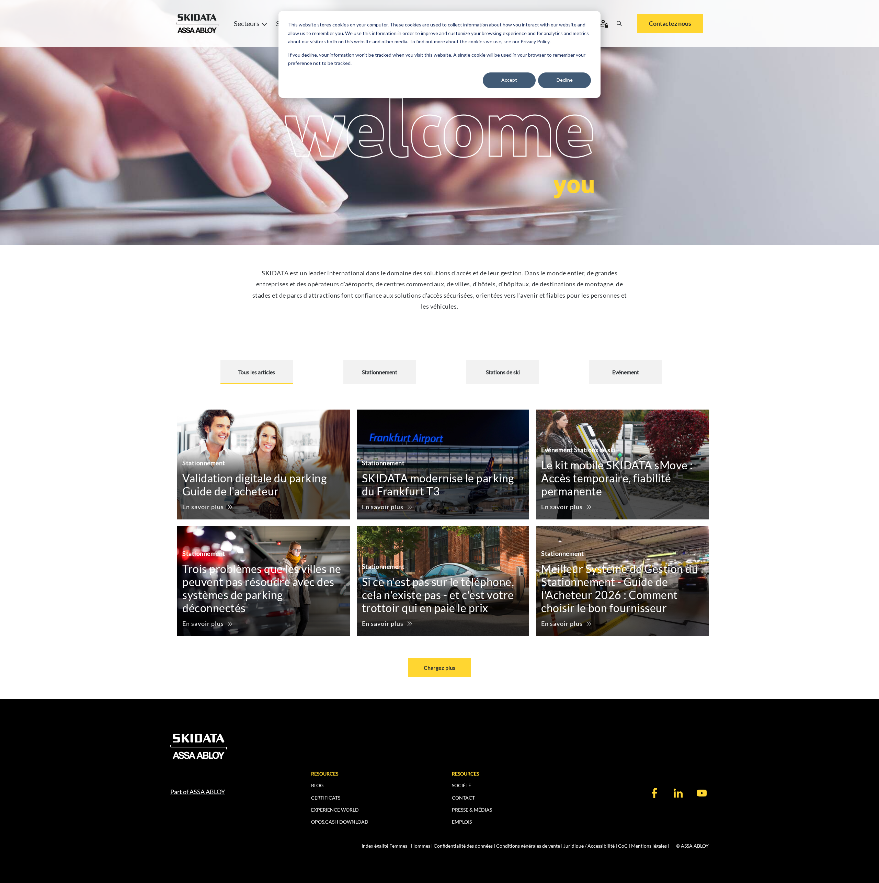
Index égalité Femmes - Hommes (396, 846)
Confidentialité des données (463, 846)
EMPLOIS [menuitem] (462, 822)
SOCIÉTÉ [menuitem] (461, 785)
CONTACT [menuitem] (463, 798)
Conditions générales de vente (528, 846)
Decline (565, 80)
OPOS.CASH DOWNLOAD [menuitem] (339, 822)
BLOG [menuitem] (317, 785)
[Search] (619, 23)
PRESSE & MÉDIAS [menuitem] (472, 810)
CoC (623, 846)
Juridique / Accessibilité (589, 846)
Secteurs (247, 23)
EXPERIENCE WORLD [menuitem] (335, 810)
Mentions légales (649, 846)
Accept (509, 80)
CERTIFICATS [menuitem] (325, 798)
